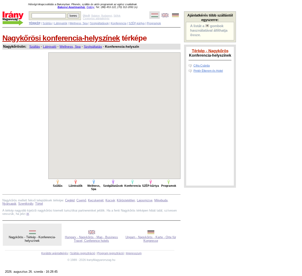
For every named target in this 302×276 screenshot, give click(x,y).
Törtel (39, 203)
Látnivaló (49, 46)
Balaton (95, 15)
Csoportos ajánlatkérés (96, 18)
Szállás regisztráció (82, 253)
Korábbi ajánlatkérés (54, 253)
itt (27, 214)
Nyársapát (9, 203)
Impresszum (134, 253)
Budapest (106, 15)
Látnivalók (60, 23)
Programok (154, 23)
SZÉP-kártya (137, 23)
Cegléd (70, 200)
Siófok (117, 15)
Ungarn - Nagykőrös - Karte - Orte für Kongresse (151, 238)
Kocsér (110, 200)
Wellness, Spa (78, 23)
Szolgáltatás (93, 46)
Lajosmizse (144, 200)
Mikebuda (161, 200)
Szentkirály (25, 203)
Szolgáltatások (99, 23)
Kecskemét (96, 200)
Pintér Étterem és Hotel (208, 70)
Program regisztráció (110, 253)
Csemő (81, 200)
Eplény (90, 7)
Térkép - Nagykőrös (210, 50)
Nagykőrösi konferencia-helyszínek (61, 38)
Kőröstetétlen (126, 200)
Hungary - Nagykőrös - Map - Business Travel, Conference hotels (91, 238)
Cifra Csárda (201, 65)
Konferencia (118, 23)
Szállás (47, 23)
